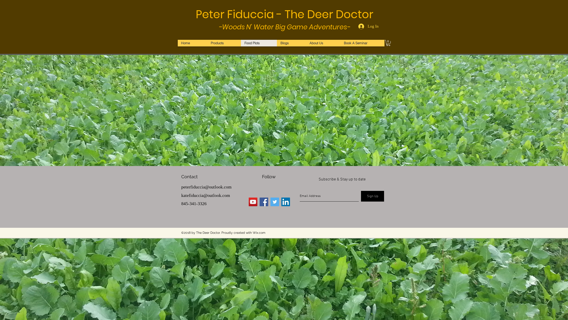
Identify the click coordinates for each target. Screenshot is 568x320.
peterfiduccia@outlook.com (206, 186)
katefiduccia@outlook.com (205, 195)
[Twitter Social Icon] (274, 202)
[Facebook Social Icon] (264, 202)
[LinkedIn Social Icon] (285, 202)
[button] (388, 43)
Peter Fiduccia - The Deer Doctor (284, 14)
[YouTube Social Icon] (253, 202)
